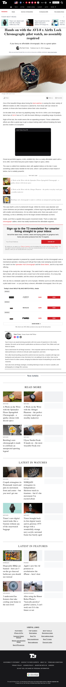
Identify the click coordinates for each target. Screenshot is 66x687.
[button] (33, 296)
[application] (33, 142)
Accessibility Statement (11, 662)
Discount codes (47, 642)
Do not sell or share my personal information (33, 668)
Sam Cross (25, 48)
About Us (43, 662)
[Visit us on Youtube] (29, 3)
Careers (51, 665)
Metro (52, 344)
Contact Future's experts (30, 662)
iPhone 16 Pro (18, 633)
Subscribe (55, 2)
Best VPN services (18, 645)
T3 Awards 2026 (43, 11)
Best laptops (33, 633)
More (52, 7)
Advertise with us (41, 665)
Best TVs (33, 636)
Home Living (31, 7)
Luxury (40, 7)
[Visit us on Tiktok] (38, 3)
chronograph (7, 221)
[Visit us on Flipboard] (35, 3)
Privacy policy (17, 665)
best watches (37, 103)
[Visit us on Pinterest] (26, 3)
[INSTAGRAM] (15, 337)
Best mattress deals (47, 636)
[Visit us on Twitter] (24, 3)
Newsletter (59, 98)
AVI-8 (14, 115)
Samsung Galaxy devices (18, 637)
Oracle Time (46, 344)
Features (47, 48)
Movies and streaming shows (18, 641)
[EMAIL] (21, 337)
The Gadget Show (59, 11)
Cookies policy (28, 665)
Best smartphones (33, 639)
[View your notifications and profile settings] (50, 2)
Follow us (50, 98)
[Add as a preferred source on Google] (33, 675)
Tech (16, 7)
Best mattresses (33, 642)
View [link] (53, 297)
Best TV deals (47, 639)
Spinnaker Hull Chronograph (25, 264)
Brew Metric (45, 264)
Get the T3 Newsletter (27, 11)
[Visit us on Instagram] (32, 3)
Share (7, 98)
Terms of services (25, 246)
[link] (11, 297)
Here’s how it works (52, 52)
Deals (13, 11)
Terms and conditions (55, 662)
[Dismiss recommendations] (64, 17)
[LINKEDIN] (18, 337)
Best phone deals (47, 633)
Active (22, 7)
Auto (46, 7)
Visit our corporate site (53, 681)
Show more (35, 323)
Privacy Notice (54, 246)
